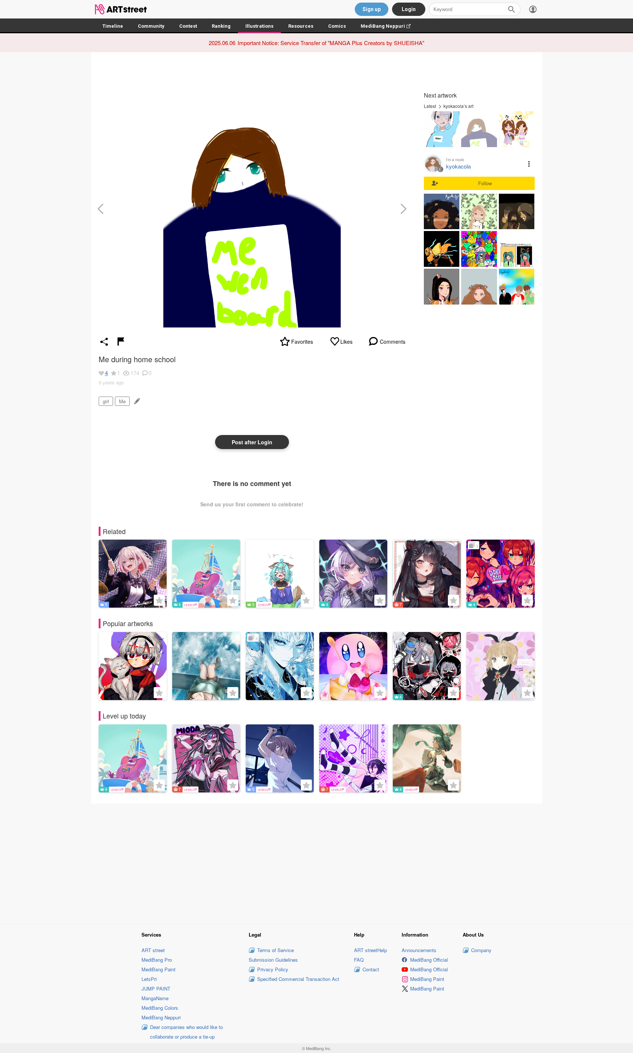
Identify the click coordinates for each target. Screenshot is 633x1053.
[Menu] (533, 9)
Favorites (302, 341)
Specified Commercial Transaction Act (298, 978)
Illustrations (259, 26)
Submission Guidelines (273, 959)
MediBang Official (429, 959)
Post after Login (252, 442)
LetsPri (149, 978)
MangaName (155, 998)
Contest (188, 26)
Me (122, 401)
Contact (371, 969)
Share (104, 341)
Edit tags (136, 401)
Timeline (112, 26)
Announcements (419, 950)
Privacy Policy (272, 969)
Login (409, 9)
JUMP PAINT (156, 988)
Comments (392, 341)
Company (481, 950)
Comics (337, 26)
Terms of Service (275, 950)
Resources (300, 26)
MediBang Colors (160, 1007)
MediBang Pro (157, 959)
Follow (485, 183)
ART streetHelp (370, 950)
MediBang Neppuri (389, 26)
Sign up (372, 9)
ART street (153, 950)
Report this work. (120, 341)
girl (106, 401)
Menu (529, 163)
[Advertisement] (316, 862)
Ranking (221, 26)
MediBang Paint (159, 969)
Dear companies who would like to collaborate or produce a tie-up (186, 1031)
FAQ (359, 959)
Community (151, 26)
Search (511, 9)
